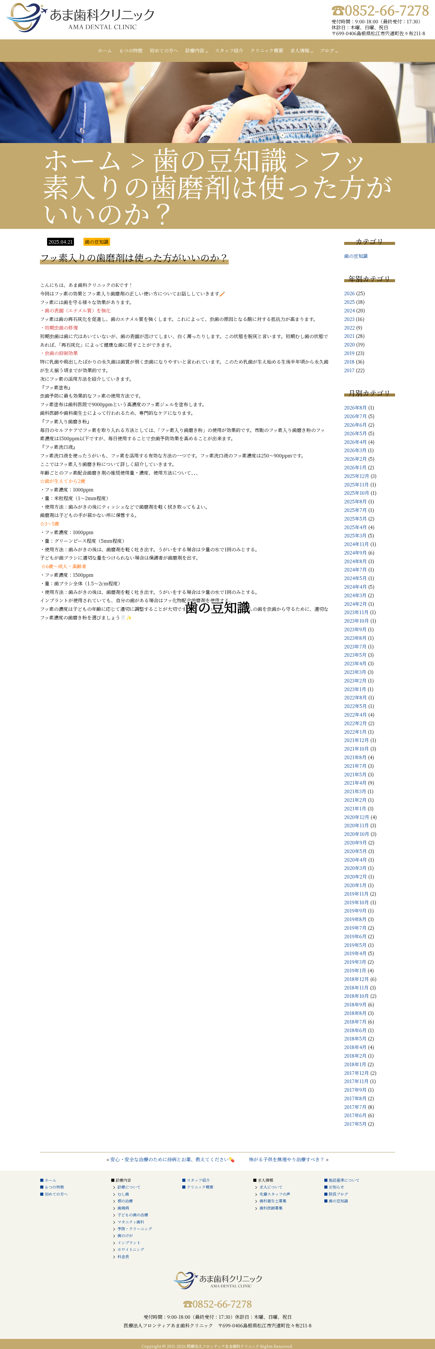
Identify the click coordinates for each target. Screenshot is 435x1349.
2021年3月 (355, 791)
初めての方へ (164, 50)
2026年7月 (355, 416)
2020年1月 (355, 885)
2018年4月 (355, 1047)
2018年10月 (356, 996)
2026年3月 (355, 450)
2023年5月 (355, 654)
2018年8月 (355, 1013)
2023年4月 (355, 663)
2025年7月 (355, 510)
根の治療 (125, 1201)
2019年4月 (355, 953)
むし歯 (123, 1194)
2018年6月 (355, 1030)
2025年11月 (356, 484)
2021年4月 (355, 782)
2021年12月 (356, 740)
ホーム (105, 50)
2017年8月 (355, 1098)
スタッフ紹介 (229, 50)
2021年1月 (355, 808)
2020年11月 (356, 825)
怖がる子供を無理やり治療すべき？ (287, 1159)
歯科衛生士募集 (273, 1201)
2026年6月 (355, 424)
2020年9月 (355, 842)
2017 (349, 370)
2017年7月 (355, 1107)
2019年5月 (355, 945)
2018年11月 (356, 987)
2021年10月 (356, 748)
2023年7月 (355, 646)
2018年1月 (355, 1064)
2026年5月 (355, 433)
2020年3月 (355, 868)
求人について (271, 1187)
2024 (349, 310)
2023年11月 (356, 612)
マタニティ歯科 (130, 1222)
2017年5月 (355, 1123)
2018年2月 (355, 1055)
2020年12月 (356, 817)
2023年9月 (355, 629)
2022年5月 (355, 706)
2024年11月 (356, 544)
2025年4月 (355, 527)
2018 (349, 361)
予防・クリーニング (134, 1228)
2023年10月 (356, 620)
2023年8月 (355, 638)
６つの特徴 (131, 50)
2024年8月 (355, 561)
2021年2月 (355, 799)
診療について (129, 1187)
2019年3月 (355, 961)
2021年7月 (355, 765)
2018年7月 (355, 1021)
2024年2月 (355, 603)
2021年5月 (355, 774)
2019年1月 (355, 970)
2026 (349, 293)
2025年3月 (355, 535)
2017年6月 (355, 1115)
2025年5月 (355, 518)
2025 (349, 301)
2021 (349, 336)
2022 (349, 327)
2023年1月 (355, 689)
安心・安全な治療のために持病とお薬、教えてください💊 (172, 1159)
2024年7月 (355, 569)
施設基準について (344, 1180)
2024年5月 (355, 578)
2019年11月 (356, 893)
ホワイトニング (130, 1249)
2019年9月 (355, 910)
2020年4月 (355, 859)
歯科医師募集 (271, 1208)
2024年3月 (355, 595)
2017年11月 (356, 1081)
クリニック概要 (266, 50)
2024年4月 (355, 586)
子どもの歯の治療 (132, 1215)
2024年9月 (355, 552)
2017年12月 (356, 1072)
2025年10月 (356, 492)
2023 (349, 319)
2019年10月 (356, 902)
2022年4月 (355, 714)
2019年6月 (355, 936)
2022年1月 (355, 731)
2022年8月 (355, 697)
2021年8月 (355, 757)
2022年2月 (355, 723)
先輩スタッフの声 (275, 1194)
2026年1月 (355, 467)
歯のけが (125, 1235)
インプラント (129, 1242)
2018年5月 (355, 1038)
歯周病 (123, 1208)
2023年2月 (355, 680)
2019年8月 (355, 919)
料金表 (123, 1256)
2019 (349, 353)
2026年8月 (355, 407)
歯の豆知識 (356, 256)
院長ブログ (338, 1194)
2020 (349, 344)
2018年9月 (355, 1004)
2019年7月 (355, 927)
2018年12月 (356, 979)
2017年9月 (355, 1089)
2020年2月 (355, 876)
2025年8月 (355, 501)
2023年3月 (355, 672)
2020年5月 (355, 851)
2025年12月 (356, 476)
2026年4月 (355, 442)
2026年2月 (355, 458)
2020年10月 (356, 834)
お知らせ (336, 1187)
